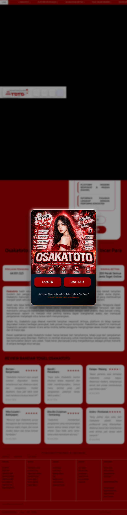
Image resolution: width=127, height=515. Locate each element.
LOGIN (47, 282)
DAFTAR (77, 282)
